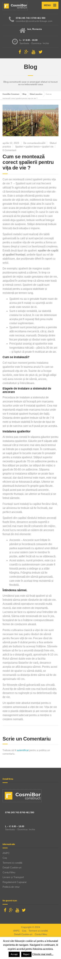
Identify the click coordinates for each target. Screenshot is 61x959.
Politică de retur (11, 886)
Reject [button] (26, 954)
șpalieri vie (47, 146)
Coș (5, 857)
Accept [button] (14, 954)
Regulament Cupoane (15, 882)
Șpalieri (19, 146)
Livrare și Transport (13, 877)
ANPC (6, 853)
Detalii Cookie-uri (12, 867)
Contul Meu (9, 872)
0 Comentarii (9, 150)
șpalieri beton (32, 146)
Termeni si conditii (12, 862)
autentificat (23, 750)
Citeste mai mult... (42, 954)
